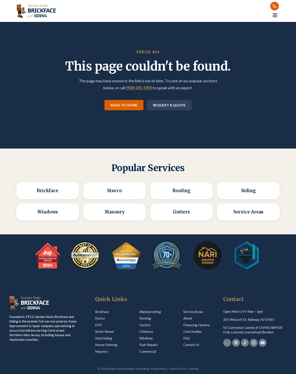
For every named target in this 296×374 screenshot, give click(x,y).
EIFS (98, 325)
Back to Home (124, 105)
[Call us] (274, 6)
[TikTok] (245, 343)
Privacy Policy (158, 369)
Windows (146, 338)
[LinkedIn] (236, 343)
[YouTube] (263, 343)
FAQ (186, 338)
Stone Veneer (104, 331)
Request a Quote (169, 105)
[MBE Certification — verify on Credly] (247, 255)
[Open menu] (275, 15)
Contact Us (191, 345)
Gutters (145, 325)
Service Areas (193, 312)
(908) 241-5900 (139, 87)
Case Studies (192, 331)
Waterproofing (150, 312)
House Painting (106, 345)
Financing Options (196, 325)
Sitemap (193, 369)
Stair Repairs (148, 345)
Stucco (100, 318)
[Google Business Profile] (227, 343)
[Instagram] (254, 343)
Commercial (147, 351)
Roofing (145, 318)
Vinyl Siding (103, 338)
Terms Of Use (177, 369)
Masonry (101, 351)
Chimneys (146, 331)
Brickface (102, 312)
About (187, 318)
